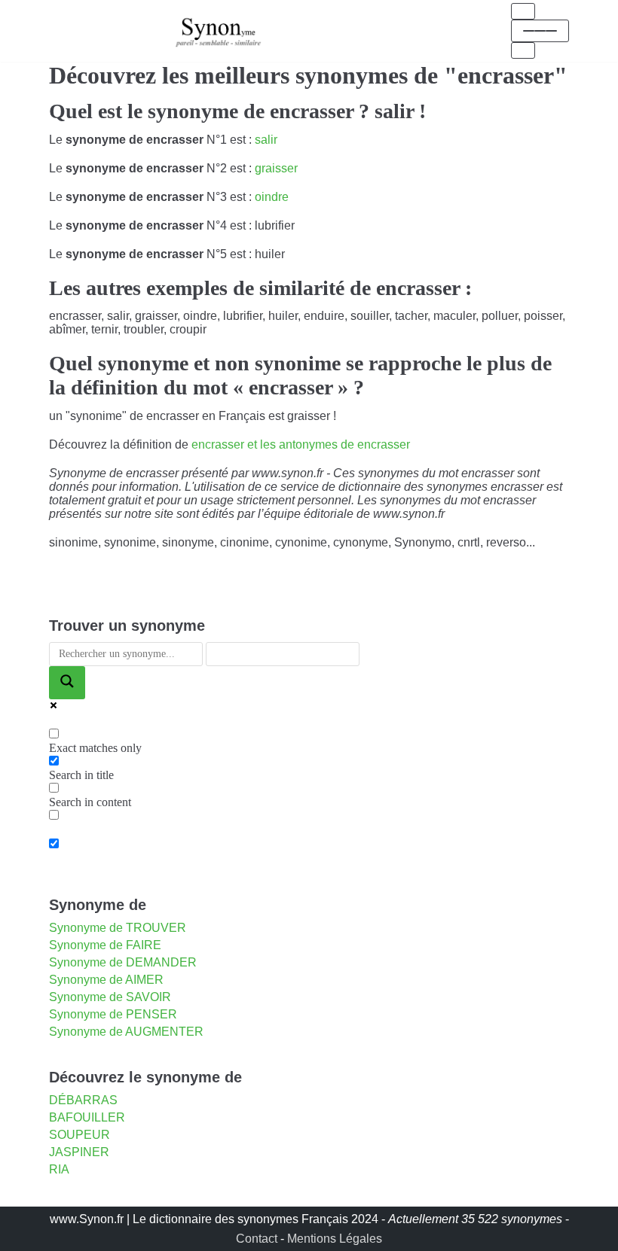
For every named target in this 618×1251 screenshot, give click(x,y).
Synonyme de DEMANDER (123, 962)
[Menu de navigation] (523, 11)
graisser (276, 168)
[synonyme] (218, 30)
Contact (256, 1238)
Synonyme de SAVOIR (110, 997)
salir (266, 139)
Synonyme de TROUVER (117, 927)
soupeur (79, 1134)
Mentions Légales (334, 1238)
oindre (272, 196)
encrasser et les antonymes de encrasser (300, 444)
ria (59, 1169)
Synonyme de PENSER (113, 1014)
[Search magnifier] (67, 682)
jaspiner (79, 1152)
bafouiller (87, 1117)
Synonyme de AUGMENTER (126, 1031)
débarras (83, 1100)
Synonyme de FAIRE (105, 945)
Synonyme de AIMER (106, 979)
